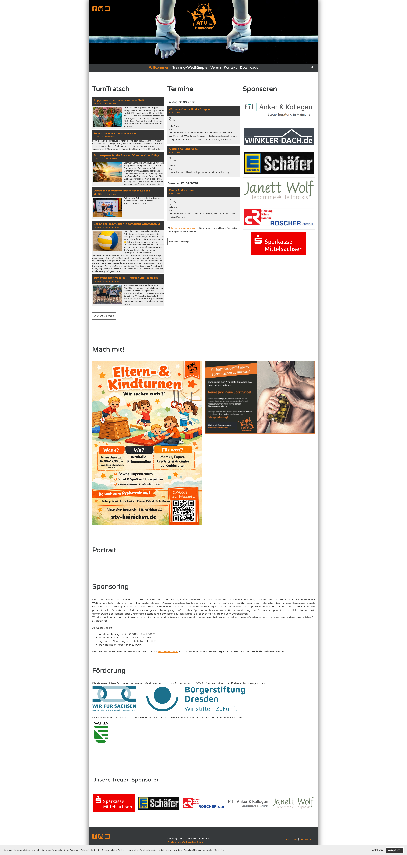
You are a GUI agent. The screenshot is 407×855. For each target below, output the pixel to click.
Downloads (249, 67)
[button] (203, 125)
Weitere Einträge (104, 315)
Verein (215, 67)
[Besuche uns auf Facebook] (94, 10)
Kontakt (230, 67)
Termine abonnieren (183, 228)
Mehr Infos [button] (219, 850)
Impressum (290, 839)
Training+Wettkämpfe (189, 67)
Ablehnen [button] (377, 850)
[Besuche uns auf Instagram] (100, 10)
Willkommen (159, 67)
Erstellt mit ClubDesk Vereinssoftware (185, 842)
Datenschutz (307, 839)
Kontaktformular (168, 651)
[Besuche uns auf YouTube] (107, 10)
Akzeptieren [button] (394, 850)
